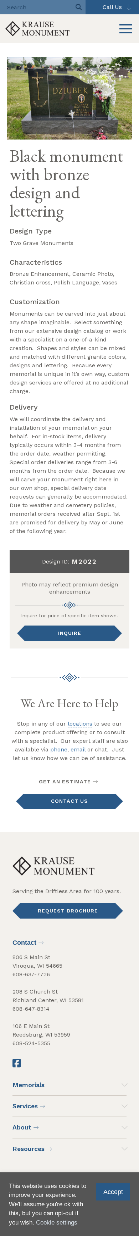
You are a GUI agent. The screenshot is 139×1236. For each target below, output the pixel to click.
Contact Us (69, 801)
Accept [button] (113, 1191)
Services (25, 1106)
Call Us (112, 7)
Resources (28, 1148)
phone (58, 749)
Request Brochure (68, 911)
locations (80, 723)
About (21, 1127)
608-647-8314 (31, 1008)
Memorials (28, 1085)
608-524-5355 (31, 1043)
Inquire (69, 633)
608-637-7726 (31, 974)
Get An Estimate (65, 781)
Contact (24, 942)
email (78, 749)
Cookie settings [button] (56, 1222)
